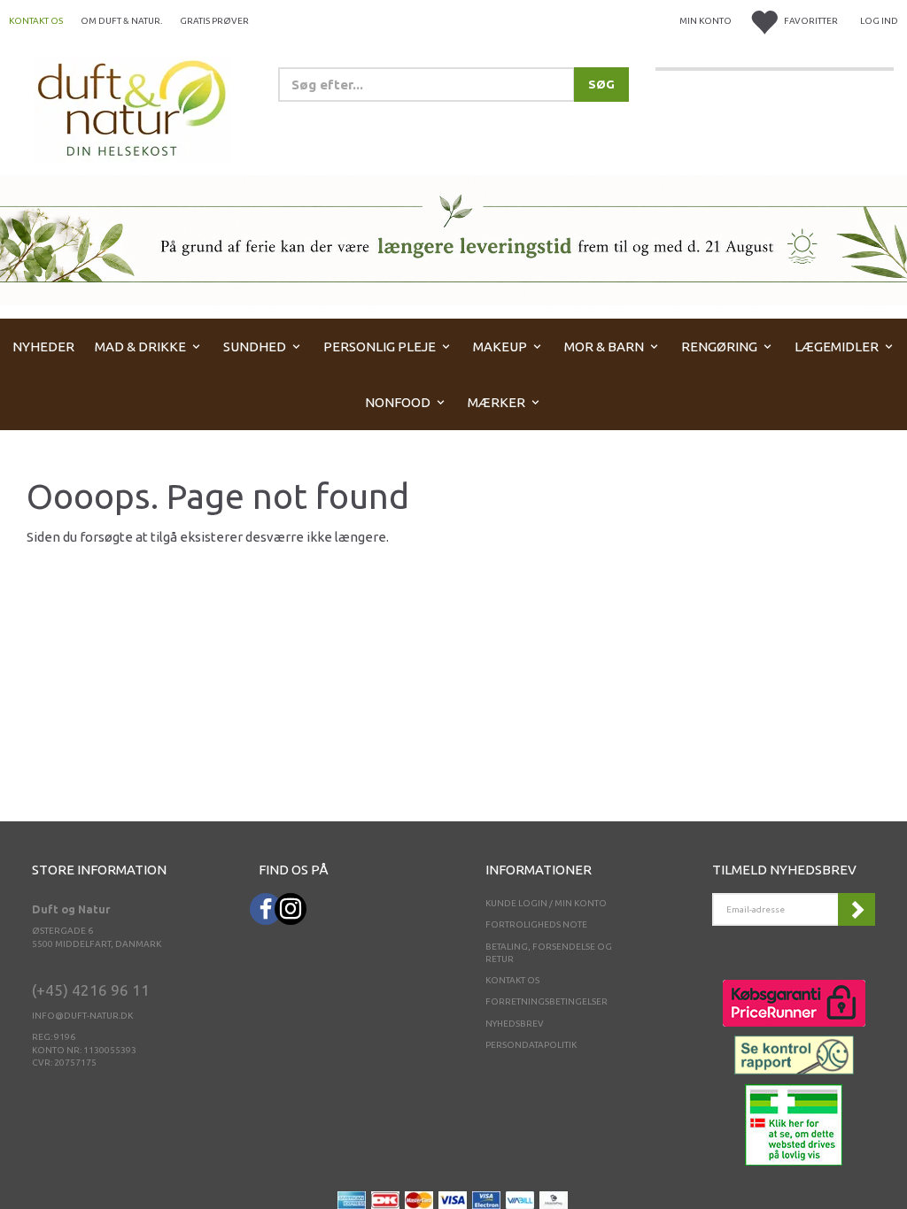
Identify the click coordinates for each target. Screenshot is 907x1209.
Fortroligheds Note (536, 924)
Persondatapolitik (531, 1045)
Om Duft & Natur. (121, 21)
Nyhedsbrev (514, 1023)
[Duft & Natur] (132, 107)
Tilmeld (856, 909)
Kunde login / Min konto (546, 903)
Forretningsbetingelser (546, 1001)
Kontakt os (36, 21)
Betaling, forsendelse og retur (548, 953)
